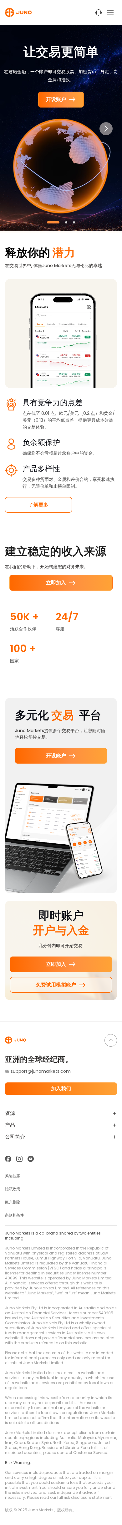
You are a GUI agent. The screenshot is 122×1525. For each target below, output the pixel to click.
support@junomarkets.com (41, 1071)
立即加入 (56, 582)
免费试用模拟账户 (56, 984)
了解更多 (38, 504)
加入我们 (61, 1088)
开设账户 (56, 99)
